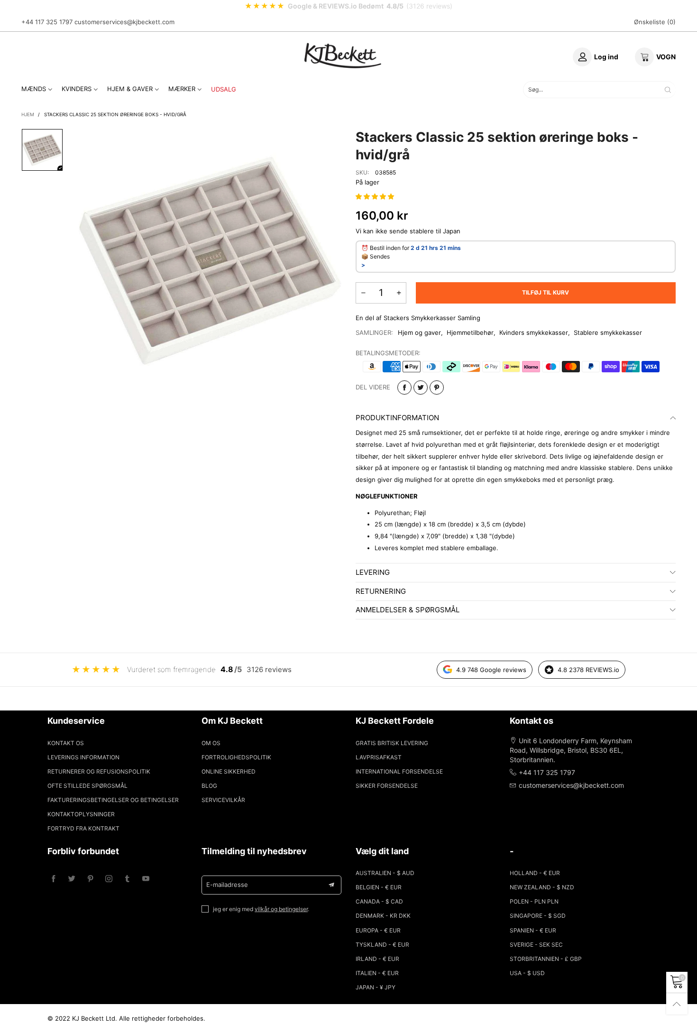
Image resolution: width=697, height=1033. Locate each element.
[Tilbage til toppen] (677, 1004)
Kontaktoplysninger (81, 814)
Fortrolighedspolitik (236, 757)
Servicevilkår (223, 799)
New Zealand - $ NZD (542, 887)
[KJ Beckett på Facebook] (53, 879)
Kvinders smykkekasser (533, 332)
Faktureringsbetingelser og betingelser (113, 799)
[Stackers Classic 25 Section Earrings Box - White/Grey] (209, 261)
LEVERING (373, 572)
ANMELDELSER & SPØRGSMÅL (407, 609)
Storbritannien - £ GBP (546, 958)
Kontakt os (65, 743)
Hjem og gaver (419, 332)
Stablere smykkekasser (608, 332)
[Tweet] (420, 387)
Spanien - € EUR (533, 930)
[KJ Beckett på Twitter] (72, 879)
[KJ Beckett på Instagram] (109, 879)
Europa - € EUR (378, 930)
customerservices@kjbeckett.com (124, 22)
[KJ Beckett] (342, 55)
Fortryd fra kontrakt (83, 828)
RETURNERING (381, 591)
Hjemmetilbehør (470, 332)
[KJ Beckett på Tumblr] (127, 879)
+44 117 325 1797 (47, 22)
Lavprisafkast (379, 757)
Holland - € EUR (535, 872)
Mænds (33, 88)
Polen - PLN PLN (534, 901)
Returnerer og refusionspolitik (98, 771)
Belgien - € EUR (379, 887)
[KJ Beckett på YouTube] (146, 879)
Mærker (181, 88)
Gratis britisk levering (392, 743)
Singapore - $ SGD (538, 915)
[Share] (404, 387)
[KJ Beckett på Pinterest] (90, 879)
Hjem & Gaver (130, 88)
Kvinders (77, 88)
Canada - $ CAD (379, 901)
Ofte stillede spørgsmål (87, 785)
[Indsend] (668, 89)
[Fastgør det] (437, 387)
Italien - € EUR (377, 973)
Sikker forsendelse (387, 785)
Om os (211, 743)
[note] (348, 6)
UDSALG (223, 89)
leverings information (83, 757)
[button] (376, 196)
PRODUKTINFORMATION (397, 417)
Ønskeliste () (655, 22)
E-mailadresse (227, 884)
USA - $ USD (527, 973)
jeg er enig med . (261, 909)
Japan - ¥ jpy (375, 987)
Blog (209, 785)
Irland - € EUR (377, 958)
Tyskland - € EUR (382, 944)
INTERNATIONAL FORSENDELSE (399, 771)
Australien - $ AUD (385, 872)
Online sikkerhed (229, 771)
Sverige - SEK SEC (536, 944)
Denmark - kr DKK (383, 915)
